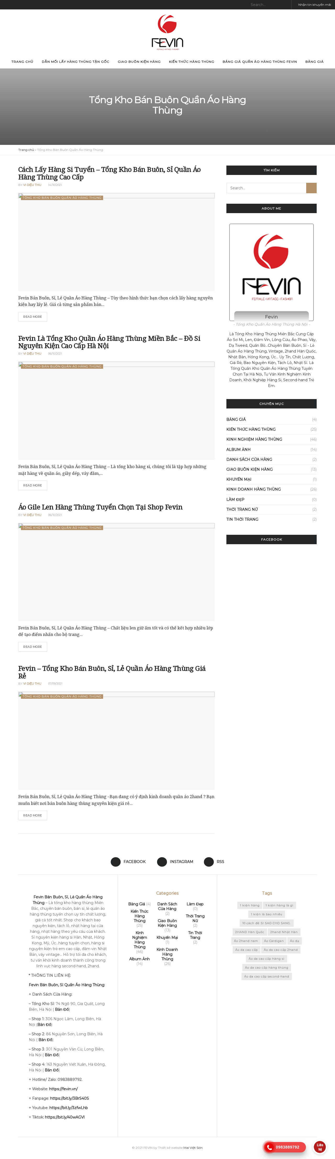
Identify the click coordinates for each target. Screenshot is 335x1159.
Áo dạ (294, 941)
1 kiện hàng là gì (279, 905)
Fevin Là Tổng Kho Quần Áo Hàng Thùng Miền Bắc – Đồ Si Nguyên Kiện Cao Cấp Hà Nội (109, 341)
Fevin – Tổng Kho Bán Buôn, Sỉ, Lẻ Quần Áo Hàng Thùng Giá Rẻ (112, 671)
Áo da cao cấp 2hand (281, 950)
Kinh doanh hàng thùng (253, 489)
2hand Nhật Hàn (284, 932)
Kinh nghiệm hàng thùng (254, 439)
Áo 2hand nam (246, 941)
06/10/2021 (54, 353)
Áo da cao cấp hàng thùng (266, 967)
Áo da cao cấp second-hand (266, 976)
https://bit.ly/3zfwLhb (68, 1107)
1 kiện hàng (250, 905)
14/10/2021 (54, 185)
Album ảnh (238, 449)
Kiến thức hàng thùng (191, 62)
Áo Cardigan (274, 941)
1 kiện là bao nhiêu (266, 914)
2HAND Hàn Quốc (249, 932)
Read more (32, 317)
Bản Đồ (45, 1039)
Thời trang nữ (242, 509)
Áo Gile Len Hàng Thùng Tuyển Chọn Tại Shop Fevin (100, 507)
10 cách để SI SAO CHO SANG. (266, 923)
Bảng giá (314, 62)
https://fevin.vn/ (63, 1089)
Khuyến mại (239, 479)
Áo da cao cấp (246, 950)
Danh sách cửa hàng (249, 459)
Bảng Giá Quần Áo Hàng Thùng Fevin (260, 62)
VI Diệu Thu (32, 185)
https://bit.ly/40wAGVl (65, 1117)
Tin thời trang (242, 519)
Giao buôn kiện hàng (139, 62)
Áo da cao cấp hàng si (266, 959)
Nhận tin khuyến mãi (314, 5)
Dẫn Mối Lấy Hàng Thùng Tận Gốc (75, 62)
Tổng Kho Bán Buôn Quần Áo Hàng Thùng (62, 198)
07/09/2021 (54, 683)
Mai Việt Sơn (193, 1148)
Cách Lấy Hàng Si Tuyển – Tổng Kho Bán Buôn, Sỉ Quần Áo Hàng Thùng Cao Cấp (109, 172)
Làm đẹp (235, 499)
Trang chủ (23, 62)
